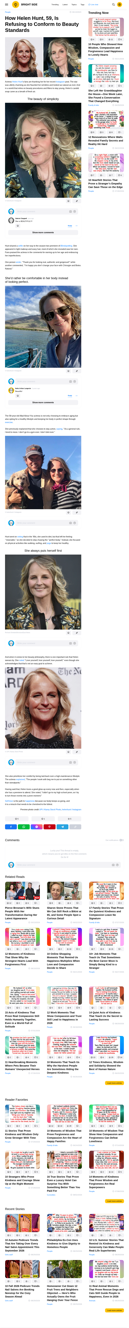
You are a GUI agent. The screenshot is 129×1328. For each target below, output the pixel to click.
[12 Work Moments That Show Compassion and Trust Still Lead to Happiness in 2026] (64, 996)
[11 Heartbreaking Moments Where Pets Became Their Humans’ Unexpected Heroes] (22, 1045)
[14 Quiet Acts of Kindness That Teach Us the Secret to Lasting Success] (106, 996)
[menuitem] (55, 4)
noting (20, 537)
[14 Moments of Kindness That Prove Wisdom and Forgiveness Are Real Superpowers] (106, 1160)
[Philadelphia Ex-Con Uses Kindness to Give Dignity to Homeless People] (64, 1223)
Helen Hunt (17, 82)
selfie (20, 246)
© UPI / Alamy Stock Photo (14, 752)
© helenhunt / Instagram (13, 201)
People (8, 12)
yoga (49, 543)
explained (20, 779)
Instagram (60, 82)
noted (21, 660)
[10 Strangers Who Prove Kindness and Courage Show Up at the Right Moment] (22, 1160)
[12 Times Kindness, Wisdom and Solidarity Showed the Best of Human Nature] (106, 1045)
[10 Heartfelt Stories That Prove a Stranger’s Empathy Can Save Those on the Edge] (106, 163)
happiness (30, 801)
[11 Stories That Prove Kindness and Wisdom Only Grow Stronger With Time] (22, 1114)
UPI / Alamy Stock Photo (50, 809)
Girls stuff (9, 1254)
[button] (16, 818)
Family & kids (93, 105)
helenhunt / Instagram (71, 809)
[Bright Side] (24, 4)
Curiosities (51, 1195)
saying (59, 429)
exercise (9, 422)
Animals (92, 1301)
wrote (18, 262)
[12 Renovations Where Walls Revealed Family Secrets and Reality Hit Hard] (106, 120)
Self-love (9, 801)
